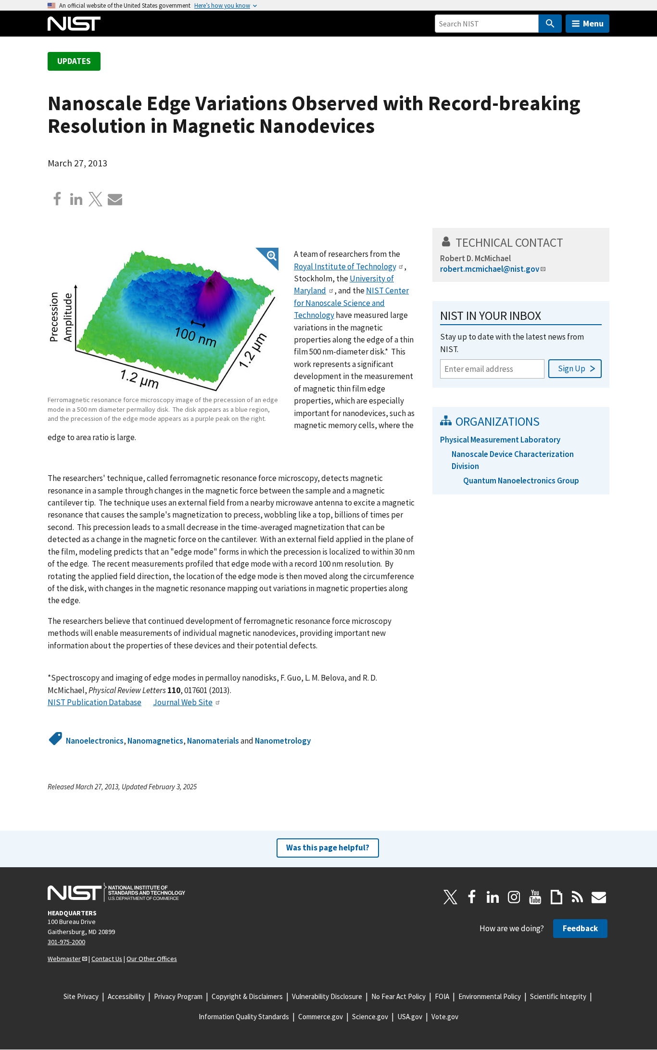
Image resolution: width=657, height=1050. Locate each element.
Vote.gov (444, 1016)
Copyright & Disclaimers (247, 996)
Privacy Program (178, 996)
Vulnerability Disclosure (327, 996)
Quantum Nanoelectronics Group (521, 480)
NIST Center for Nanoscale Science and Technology (351, 302)
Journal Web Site (183, 702)
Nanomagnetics (155, 740)
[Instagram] (514, 897)
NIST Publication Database (94, 702)
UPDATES (74, 61)
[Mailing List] (598, 897)
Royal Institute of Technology (345, 266)
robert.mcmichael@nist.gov (489, 269)
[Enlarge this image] (163, 320)
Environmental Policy (489, 996)
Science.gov (370, 1016)
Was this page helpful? (327, 847)
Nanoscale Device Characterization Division (513, 460)
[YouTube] (535, 897)
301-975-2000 (66, 941)
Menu (593, 23)
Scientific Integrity (558, 996)
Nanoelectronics (95, 740)
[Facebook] (57, 199)
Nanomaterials (213, 740)
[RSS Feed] (577, 897)
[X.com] (95, 199)
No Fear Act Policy (398, 996)
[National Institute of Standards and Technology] (116, 892)
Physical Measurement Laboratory (500, 439)
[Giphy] (556, 897)
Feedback (580, 928)
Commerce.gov (320, 1016)
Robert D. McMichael (475, 258)
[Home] (74, 23)
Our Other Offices (151, 958)
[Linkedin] (76, 199)
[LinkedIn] (493, 897)
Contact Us (106, 958)
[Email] (115, 199)
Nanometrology (283, 740)
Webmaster (64, 958)
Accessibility (126, 996)
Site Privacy (81, 996)
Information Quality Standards (244, 1016)
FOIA (442, 996)
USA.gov (409, 1016)
